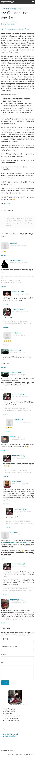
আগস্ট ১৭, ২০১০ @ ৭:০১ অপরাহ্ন (20, 396)
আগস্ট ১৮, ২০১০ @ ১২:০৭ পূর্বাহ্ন (18, 535)
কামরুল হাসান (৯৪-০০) (16, 260)
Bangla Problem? (29, 754)
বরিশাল (12, 24)
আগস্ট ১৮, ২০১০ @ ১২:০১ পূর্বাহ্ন (20, 335)
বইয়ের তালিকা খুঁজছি (10, 736)
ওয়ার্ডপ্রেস (10, 754)
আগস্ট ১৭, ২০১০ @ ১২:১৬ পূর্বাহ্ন (20, 312)
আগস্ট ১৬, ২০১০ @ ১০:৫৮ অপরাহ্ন (18, 263)
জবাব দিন (3, 255)
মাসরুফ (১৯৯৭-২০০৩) (18, 292)
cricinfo (8, 203)
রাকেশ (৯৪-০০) (16, 333)
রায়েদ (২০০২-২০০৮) (15, 350)
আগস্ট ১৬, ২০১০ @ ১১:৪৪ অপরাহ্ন (20, 294)
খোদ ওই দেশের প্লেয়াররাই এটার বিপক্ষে (16, 543)
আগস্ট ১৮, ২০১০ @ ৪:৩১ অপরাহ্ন (22, 511)
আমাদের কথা (18, 754)
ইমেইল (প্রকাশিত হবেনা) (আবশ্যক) (9, 647)
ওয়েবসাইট (3, 654)
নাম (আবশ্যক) (4, 639)
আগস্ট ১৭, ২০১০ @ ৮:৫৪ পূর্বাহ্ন (17, 439)
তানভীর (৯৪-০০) (14, 437)
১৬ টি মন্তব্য (26, 29)
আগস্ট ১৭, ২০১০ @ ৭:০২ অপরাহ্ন (20, 458)
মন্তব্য (2, 662)
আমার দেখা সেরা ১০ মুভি (11, 734)
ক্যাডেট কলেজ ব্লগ (8, 2)
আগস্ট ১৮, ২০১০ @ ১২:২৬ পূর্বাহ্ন (20, 566)
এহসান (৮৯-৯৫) (16, 481)
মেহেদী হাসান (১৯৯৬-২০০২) (17, 600)
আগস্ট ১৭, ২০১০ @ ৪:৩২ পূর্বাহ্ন (17, 352)
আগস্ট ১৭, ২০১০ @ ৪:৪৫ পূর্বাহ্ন (17, 375)
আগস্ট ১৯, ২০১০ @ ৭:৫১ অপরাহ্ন (18, 602)
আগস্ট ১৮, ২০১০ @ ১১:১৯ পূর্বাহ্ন (20, 484)
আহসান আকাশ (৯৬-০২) (16, 8)
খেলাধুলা (7, 24)
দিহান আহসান (13, 243)
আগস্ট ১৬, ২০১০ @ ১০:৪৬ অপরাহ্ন (18, 246)
